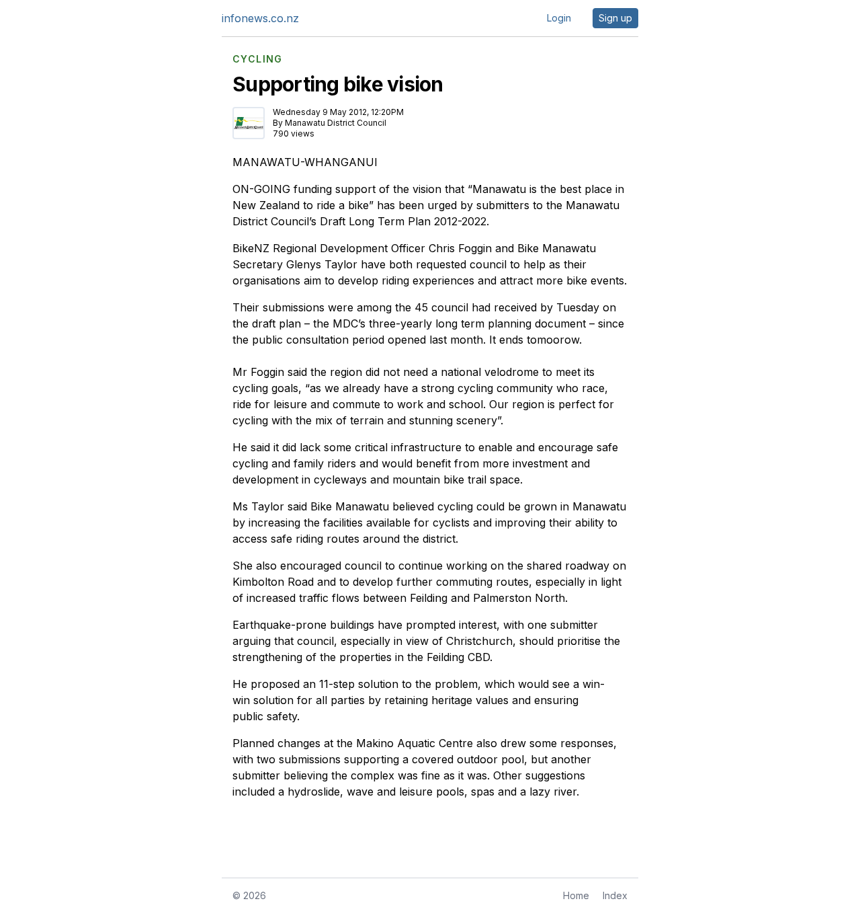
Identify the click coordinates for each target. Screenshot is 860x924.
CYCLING (257, 59)
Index (615, 895)
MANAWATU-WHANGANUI (305, 162)
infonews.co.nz (260, 18)
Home (576, 895)
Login (559, 18)
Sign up (615, 18)
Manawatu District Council (335, 123)
